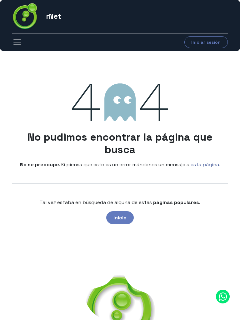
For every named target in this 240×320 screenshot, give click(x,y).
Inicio (120, 217)
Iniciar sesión (206, 42)
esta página (205, 164)
